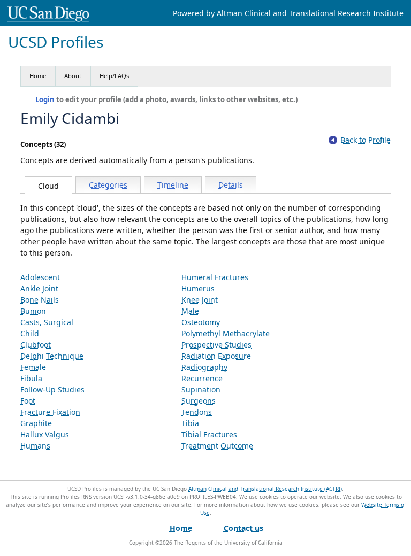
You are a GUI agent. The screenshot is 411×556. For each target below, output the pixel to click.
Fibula (31, 378)
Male (190, 311)
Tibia (190, 423)
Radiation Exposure (216, 356)
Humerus (198, 288)
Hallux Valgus (44, 434)
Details (230, 185)
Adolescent (40, 277)
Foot (27, 401)
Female (33, 367)
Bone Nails (39, 300)
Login (45, 99)
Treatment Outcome (217, 446)
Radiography (204, 367)
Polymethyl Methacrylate (225, 333)
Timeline (172, 185)
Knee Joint (199, 300)
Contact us (243, 528)
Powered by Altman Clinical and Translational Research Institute (288, 13)
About (72, 76)
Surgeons (198, 401)
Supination (200, 389)
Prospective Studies (216, 344)
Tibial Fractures (209, 434)
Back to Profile (365, 140)
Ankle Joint (39, 288)
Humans (35, 446)
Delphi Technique (51, 356)
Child (29, 333)
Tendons (196, 412)
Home (37, 76)
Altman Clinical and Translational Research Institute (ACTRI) (265, 488)
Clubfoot (35, 344)
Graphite (36, 423)
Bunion (33, 311)
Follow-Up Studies (52, 389)
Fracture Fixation (50, 412)
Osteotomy (200, 322)
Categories (108, 185)
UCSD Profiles (55, 42)
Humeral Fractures (214, 277)
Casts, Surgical (46, 322)
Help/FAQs (114, 76)
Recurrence (202, 378)
